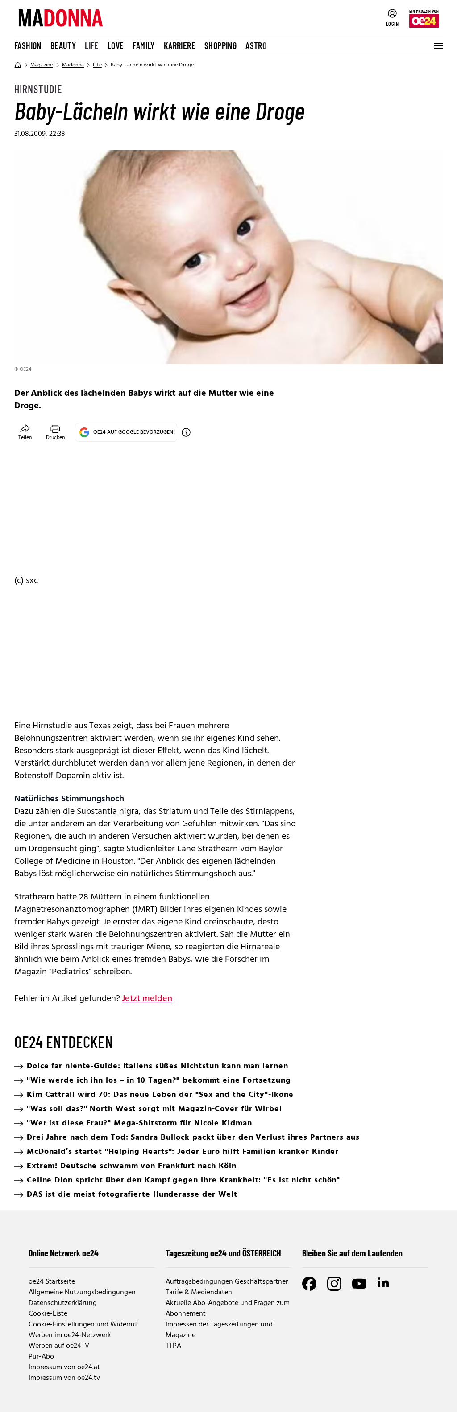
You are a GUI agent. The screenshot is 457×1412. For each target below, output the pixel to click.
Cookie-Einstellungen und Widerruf (83, 1324)
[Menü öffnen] (437, 46)
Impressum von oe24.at (64, 1367)
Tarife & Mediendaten (199, 1292)
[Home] (17, 65)
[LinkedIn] (384, 1284)
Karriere (179, 45)
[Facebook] (309, 1284)
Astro (255, 45)
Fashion (28, 45)
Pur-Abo (41, 1357)
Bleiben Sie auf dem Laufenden (352, 1253)
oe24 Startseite (52, 1282)
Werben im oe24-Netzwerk (70, 1335)
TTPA (173, 1346)
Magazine (41, 65)
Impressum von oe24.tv (64, 1378)
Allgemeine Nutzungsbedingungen (82, 1292)
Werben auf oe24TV (59, 1346)
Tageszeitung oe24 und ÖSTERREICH (223, 1253)
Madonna (73, 65)
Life (92, 45)
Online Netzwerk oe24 (64, 1253)
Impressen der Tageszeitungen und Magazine (219, 1330)
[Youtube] (359, 1284)
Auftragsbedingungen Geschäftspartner (227, 1282)
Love (116, 45)
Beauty (63, 45)
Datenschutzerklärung (63, 1303)
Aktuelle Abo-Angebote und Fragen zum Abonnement (228, 1308)
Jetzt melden (147, 999)
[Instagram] (334, 1284)
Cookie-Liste (48, 1314)
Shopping (220, 45)
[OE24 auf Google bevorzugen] (186, 432)
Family (143, 45)
